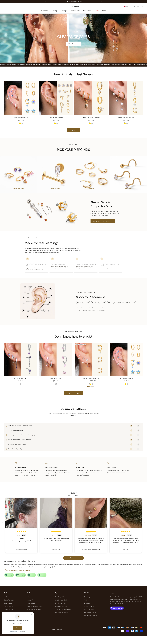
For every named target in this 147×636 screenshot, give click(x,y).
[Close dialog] (104, 298)
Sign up (90, 327)
